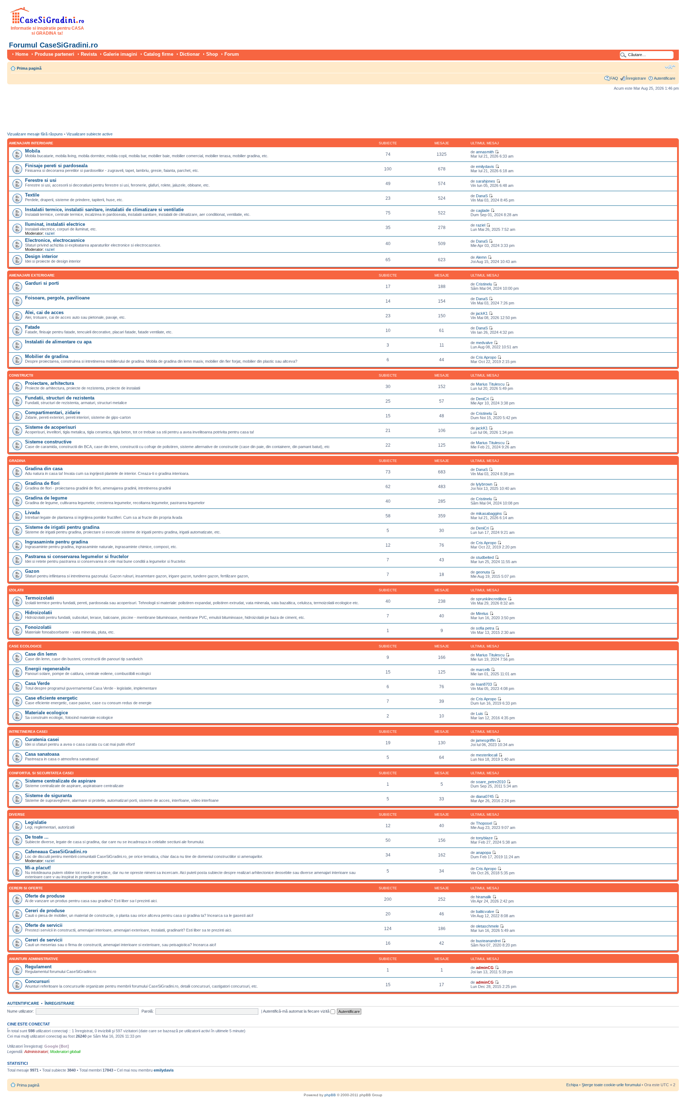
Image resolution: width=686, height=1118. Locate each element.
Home (21, 54)
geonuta (483, 572)
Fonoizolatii (38, 627)
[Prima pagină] (47, 22)
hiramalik (483, 897)
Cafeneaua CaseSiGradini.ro (56, 851)
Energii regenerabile (47, 668)
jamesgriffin (486, 740)
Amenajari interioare (31, 143)
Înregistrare (636, 78)
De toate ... (37, 837)
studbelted (485, 557)
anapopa (483, 852)
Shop (212, 54)
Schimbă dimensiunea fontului (670, 67)
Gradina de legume (46, 498)
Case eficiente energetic (51, 698)
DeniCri (482, 399)
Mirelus (482, 613)
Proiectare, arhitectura (49, 383)
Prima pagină (29, 68)
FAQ (614, 78)
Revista (89, 54)
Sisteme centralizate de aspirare (60, 781)
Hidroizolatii (38, 612)
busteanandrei (488, 941)
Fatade (32, 327)
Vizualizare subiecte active (89, 134)
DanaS (482, 196)
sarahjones (485, 181)
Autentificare (664, 78)
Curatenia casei (42, 739)
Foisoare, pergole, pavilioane (57, 297)
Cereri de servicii (44, 940)
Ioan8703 (484, 684)
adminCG (485, 967)
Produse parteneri (54, 54)
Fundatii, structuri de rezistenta (59, 398)
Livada (32, 512)
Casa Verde (37, 683)
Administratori (36, 1051)
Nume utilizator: (20, 1011)
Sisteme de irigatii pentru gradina (62, 527)
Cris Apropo (486, 357)
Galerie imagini (120, 54)
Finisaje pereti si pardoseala (56, 165)
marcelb (483, 669)
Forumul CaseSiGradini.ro (53, 45)
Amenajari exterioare (32, 275)
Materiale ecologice (46, 712)
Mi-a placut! (38, 867)
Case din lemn (41, 654)
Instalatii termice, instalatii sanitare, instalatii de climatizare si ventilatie (104, 209)
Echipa (572, 1085)
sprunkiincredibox (491, 599)
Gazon (32, 571)
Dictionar (190, 54)
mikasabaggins (489, 513)
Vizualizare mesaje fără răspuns (35, 134)
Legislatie (35, 822)
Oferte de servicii (44, 925)
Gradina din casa (44, 468)
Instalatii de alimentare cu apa (58, 341)
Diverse (17, 814)
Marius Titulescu (490, 384)
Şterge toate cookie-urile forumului (611, 1085)
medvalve (484, 343)
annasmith (485, 152)
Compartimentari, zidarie (52, 412)
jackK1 (482, 313)
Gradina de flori (42, 483)
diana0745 (485, 796)
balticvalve (485, 911)
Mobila (32, 151)
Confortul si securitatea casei (41, 773)
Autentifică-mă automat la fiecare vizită (296, 1011)
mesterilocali (486, 755)
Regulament (38, 966)
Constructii (21, 375)
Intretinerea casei (28, 732)
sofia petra (485, 628)
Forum (231, 54)
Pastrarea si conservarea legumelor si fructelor (77, 556)
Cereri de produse (45, 910)
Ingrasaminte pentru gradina (56, 542)
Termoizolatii (39, 598)
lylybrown (484, 484)
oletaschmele (487, 926)
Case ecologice (25, 646)
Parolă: (147, 1011)
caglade (482, 210)
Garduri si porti (42, 283)
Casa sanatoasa (42, 754)
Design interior (41, 256)
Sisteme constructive (48, 441)
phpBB (330, 1095)
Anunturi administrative (33, 959)
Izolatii (16, 590)
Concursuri (37, 981)
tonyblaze (484, 838)
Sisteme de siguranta (48, 795)
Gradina (17, 461)
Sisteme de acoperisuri (50, 427)
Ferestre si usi (40, 180)
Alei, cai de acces (44, 312)
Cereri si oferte (26, 888)
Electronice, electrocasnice (55, 240)
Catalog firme (158, 54)
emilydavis (485, 166)
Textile (32, 195)
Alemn (481, 257)
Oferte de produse (45, 896)
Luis (479, 713)
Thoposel (484, 823)
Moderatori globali (65, 1051)
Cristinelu (484, 284)
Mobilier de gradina (46, 356)
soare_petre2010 (491, 782)
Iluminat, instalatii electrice (55, 224)
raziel (49, 233)
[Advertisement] (137, 113)
